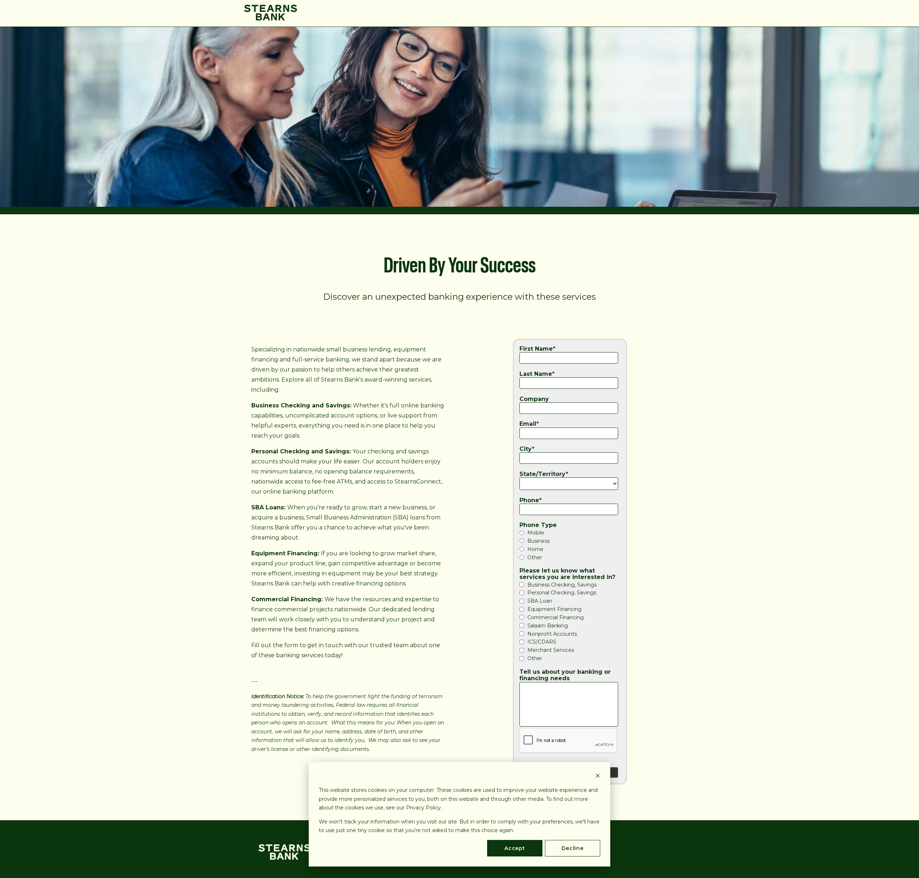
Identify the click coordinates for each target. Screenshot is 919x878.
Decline (572, 848)
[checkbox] (569, 545)
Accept (514, 848)
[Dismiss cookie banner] (597, 776)
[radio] (569, 532)
